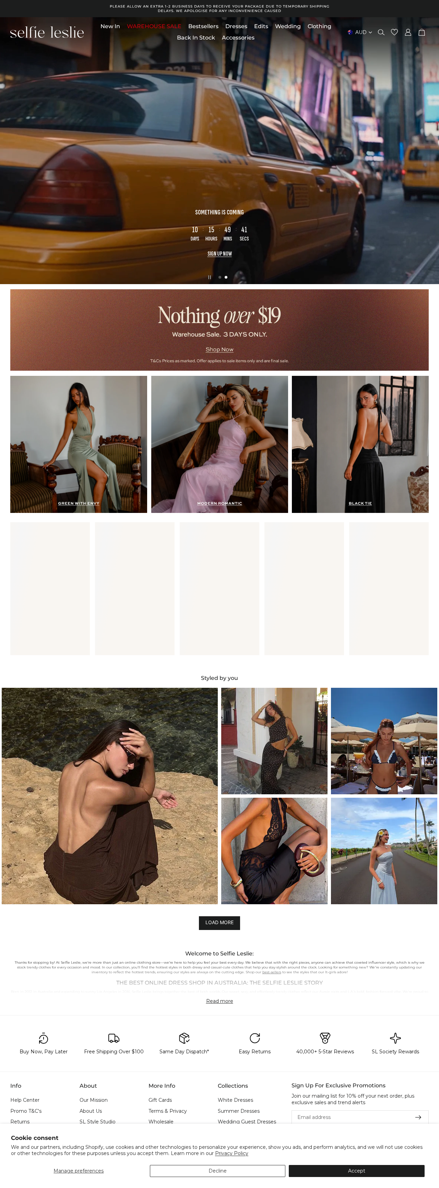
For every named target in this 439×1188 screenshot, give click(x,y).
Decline (218, 1171)
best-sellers (271, 972)
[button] (110, 796)
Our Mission (94, 1100)
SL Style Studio (98, 1122)
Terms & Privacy (168, 1111)
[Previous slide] (11, 151)
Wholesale (161, 1122)
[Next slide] (428, 151)
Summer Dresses (239, 1111)
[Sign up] (418, 1117)
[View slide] (219, 329)
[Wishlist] (394, 32)
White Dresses (235, 1100)
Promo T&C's (25, 1111)
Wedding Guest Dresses (247, 1122)
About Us (91, 1111)
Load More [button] (219, 923)
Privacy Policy (231, 1153)
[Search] (381, 32)
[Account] (408, 32)
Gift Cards (160, 1100)
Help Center (24, 1100)
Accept (356, 1171)
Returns (19, 1122)
